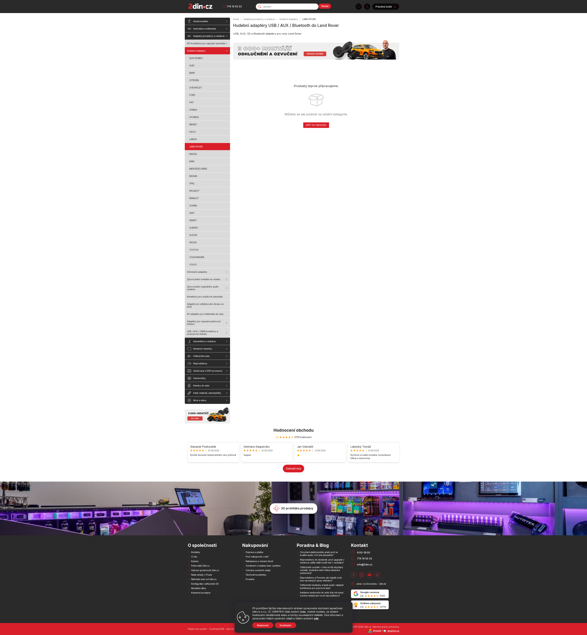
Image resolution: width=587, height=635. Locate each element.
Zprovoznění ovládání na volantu (203, 279)
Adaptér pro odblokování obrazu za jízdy (205, 305)
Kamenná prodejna (200, 592)
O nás (194, 556)
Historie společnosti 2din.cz (205, 570)
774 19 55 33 (234, 6)
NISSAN (193, 176)
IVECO (192, 132)
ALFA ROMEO (196, 58)
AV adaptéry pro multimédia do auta (205, 314)
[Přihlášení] (367, 7)
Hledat (325, 6)
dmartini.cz (393, 630)
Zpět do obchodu (316, 125)
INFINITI (193, 124)
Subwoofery (199, 378)
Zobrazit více (293, 468)
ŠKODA (193, 242)
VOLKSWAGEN (196, 257)
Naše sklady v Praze (201, 574)
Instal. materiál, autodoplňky (207, 393)
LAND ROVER (196, 146)
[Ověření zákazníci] (370, 605)
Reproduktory (200, 363)
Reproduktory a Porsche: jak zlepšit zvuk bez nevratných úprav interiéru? (321, 579)
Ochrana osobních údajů (258, 570)
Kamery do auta (201, 385)
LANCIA (193, 139)
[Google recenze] (370, 594)
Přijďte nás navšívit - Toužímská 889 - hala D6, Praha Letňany (219, 629)
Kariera (194, 561)
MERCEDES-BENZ (198, 168)
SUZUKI (193, 235)
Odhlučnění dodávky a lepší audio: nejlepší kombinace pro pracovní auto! (321, 586)
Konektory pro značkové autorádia (205, 296)
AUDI (191, 65)
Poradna (250, 579)
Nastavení (263, 625)
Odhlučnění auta (201, 356)
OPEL (192, 183)
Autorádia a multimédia (204, 28)
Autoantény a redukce (204, 341)
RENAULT (194, 198)
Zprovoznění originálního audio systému (203, 288)
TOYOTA (193, 249)
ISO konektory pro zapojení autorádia (206, 43)
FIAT (191, 102)
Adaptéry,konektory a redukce (209, 36)
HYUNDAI (194, 117)
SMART (193, 220)
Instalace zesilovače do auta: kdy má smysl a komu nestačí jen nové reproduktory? (321, 594)
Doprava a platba (254, 552)
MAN (191, 161)
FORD (192, 95)
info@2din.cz (364, 564)
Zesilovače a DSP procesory (207, 370)
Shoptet (377, 630)
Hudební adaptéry (196, 50)
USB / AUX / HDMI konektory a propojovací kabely (202, 332)
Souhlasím (285, 625)
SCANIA (193, 205)
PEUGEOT (194, 191)
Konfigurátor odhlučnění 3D (205, 583)
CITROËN (194, 80)
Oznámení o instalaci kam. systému (263, 565)
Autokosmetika (200, 21)
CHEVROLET (195, 87)
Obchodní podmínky (256, 574)
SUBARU (193, 227)
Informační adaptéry (197, 272)
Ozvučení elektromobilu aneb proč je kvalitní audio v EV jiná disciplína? (319, 553)
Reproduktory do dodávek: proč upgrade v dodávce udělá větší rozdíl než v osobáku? (322, 561)
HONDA (193, 109)
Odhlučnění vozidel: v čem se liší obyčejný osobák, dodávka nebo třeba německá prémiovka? (321, 570)
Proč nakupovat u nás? (257, 556)
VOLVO (193, 264)
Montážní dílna (198, 588)
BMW (192, 73)
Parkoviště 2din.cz (200, 565)
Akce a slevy (199, 400)
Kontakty (195, 552)
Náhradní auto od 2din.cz (204, 579)
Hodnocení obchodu (293, 430)
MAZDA (193, 154)
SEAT (192, 213)
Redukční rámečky (202, 348)
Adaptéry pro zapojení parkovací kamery (204, 322)
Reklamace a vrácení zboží (259, 561)
